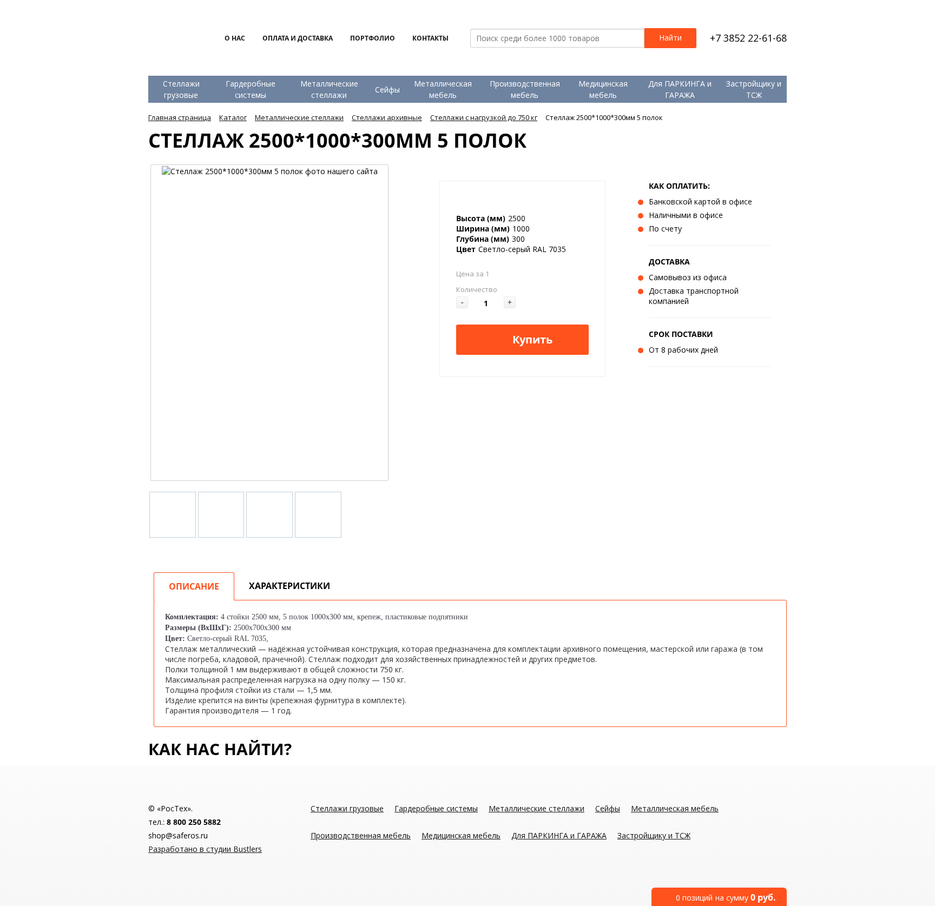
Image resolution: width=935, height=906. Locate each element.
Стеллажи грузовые (181, 89)
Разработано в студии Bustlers (205, 849)
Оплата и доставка (297, 38)
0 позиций (726, 897)
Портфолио (372, 38)
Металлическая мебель (443, 89)
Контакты (430, 38)
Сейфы (387, 89)
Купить (532, 339)
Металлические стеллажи (329, 89)
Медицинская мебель (603, 89)
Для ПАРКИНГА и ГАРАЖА (680, 89)
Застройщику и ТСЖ (753, 89)
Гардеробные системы (250, 89)
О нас (235, 38)
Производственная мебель (525, 89)
